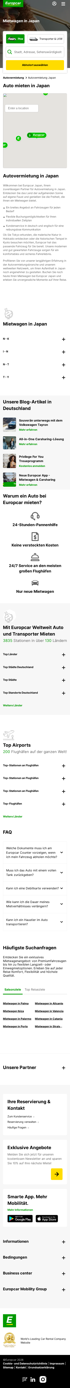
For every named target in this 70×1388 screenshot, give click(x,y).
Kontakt (21, 1367)
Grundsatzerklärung (41, 1367)
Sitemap (8, 1367)
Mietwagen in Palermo (17, 1018)
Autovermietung (13, 77)
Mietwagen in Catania (49, 1018)
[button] (18, 138)
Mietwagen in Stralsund (49, 1026)
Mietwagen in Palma (16, 1003)
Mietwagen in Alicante (49, 1003)
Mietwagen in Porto (15, 1026)
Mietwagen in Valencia (49, 1011)
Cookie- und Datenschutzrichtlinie (25, 1363)
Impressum (57, 1363)
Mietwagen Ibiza (13, 1011)
